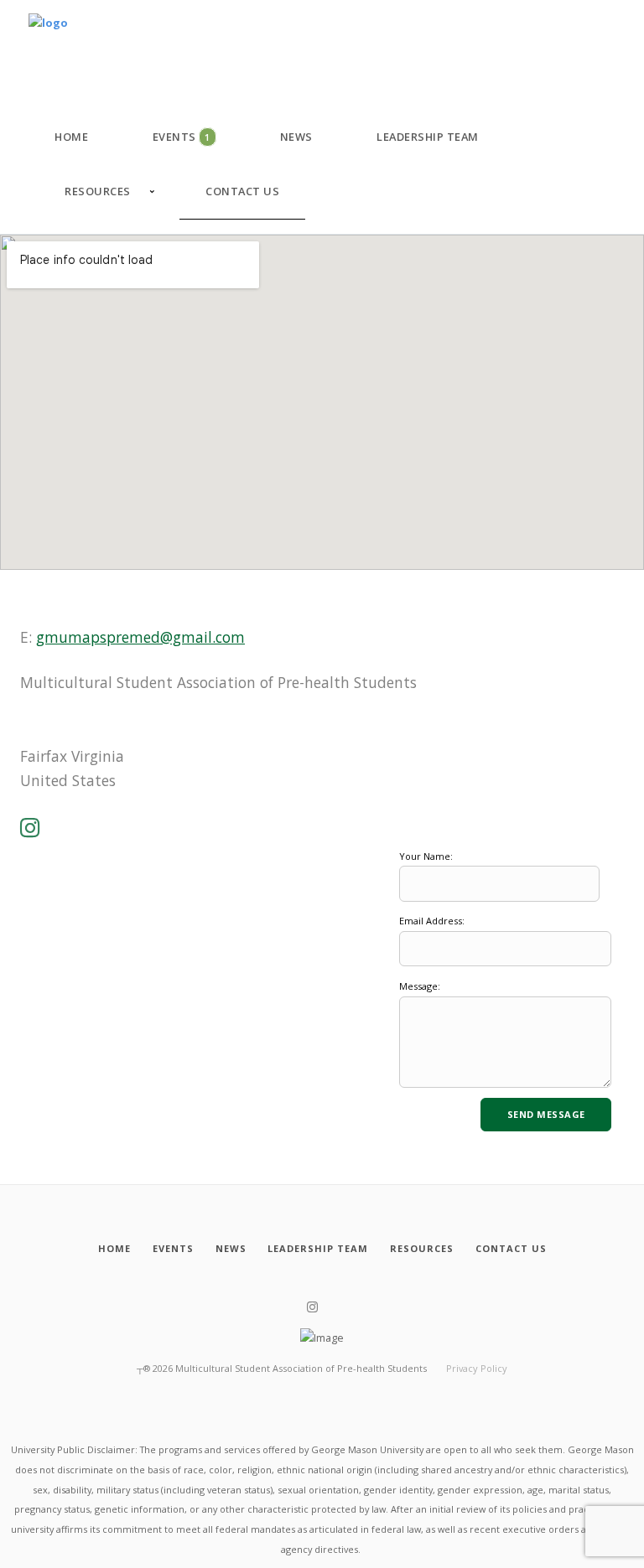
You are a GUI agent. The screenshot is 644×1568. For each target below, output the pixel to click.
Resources (98, 191)
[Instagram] (30, 828)
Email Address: (432, 920)
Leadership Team (428, 136)
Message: (419, 986)
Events (181, 136)
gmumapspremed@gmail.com (140, 637)
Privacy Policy (476, 1368)
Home (71, 136)
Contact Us (242, 191)
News (296, 136)
